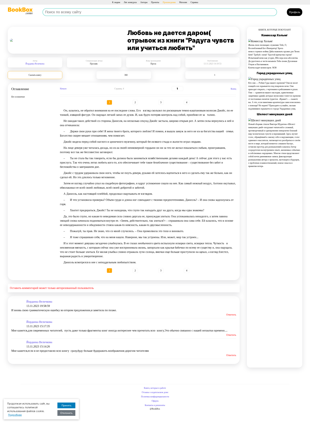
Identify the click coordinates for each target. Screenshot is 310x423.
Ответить (231, 314)
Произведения (169, 2)
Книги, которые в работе (155, 388)
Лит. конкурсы (130, 2)
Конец (233, 89)
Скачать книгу (35, 75)
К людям (116, 2)
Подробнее (15, 414)
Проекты (155, 2)
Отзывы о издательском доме (155, 392)
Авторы (143, 2)
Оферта (155, 401)
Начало (63, 88)
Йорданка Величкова (34, 63)
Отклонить (66, 413)
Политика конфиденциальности (155, 396)
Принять (66, 405)
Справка (194, 2)
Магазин (183, 2)
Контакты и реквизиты (155, 405)
